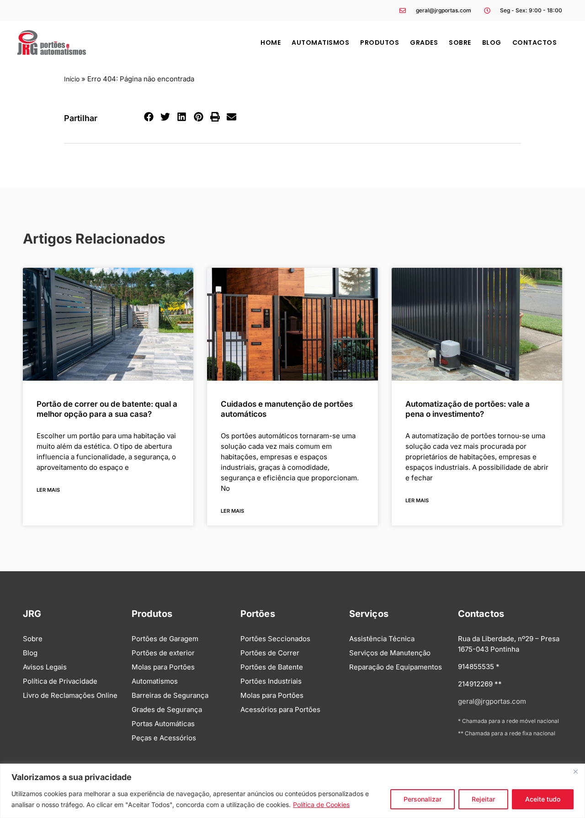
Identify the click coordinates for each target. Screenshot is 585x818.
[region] (292, 791)
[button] (149, 117)
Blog (491, 42)
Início (72, 79)
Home (271, 42)
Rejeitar (483, 799)
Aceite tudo (542, 799)
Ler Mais (48, 490)
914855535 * (479, 666)
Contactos (534, 42)
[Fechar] (575, 771)
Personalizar (422, 799)
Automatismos (320, 42)
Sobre (460, 42)
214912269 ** (480, 684)
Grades (424, 42)
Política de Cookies (321, 804)
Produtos (379, 42)
